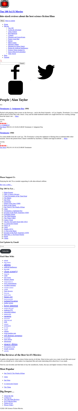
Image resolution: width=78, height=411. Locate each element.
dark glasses (7, 277)
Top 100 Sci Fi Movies (11, 11)
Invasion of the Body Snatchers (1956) (16, 212)
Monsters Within (13, 44)
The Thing (7, 387)
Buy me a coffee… (6, 185)
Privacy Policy (8, 405)
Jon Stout (3, 127)
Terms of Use (8, 403)
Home (6, 24)
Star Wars (7, 200)
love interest (11, 305)
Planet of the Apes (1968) (12, 203)
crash (5, 276)
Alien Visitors (12, 32)
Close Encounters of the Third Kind (15, 196)
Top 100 (11, 28)
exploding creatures (8, 287)
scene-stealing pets (10, 333)
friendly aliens (7, 294)
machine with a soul (8, 308)
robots (6, 331)
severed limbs (7, 337)
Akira (6, 227)
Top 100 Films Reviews (11, 399)
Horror (10, 41)
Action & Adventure (14, 30)
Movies (6, 26)
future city (8, 297)
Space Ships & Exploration (16, 52)
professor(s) (7, 326)
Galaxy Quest (8, 220)
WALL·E (7, 225)
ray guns (6, 327)
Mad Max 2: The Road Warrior (14, 234)
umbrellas (6, 350)
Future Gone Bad (13, 39)
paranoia (7, 316)
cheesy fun (6, 273)
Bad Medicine (12, 33)
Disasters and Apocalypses (16, 37)
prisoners (6, 324)
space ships (10, 344)
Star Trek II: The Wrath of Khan (14, 207)
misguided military (10, 312)
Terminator (4, 133)
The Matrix (7, 198)
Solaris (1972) (8, 229)
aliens (7, 264)
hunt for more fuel (8, 299)
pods (5, 322)
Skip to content (10, 21)
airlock (6, 260)
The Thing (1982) (10, 218)
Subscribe (5, 251)
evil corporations (10, 283)
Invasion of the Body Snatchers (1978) (16, 233)
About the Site (8, 396)
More (17, 116)
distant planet (9, 279)
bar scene (6, 269)
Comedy (11, 35)
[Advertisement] (15, 161)
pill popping (7, 318)
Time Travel (12, 53)
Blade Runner (8, 192)
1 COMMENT (5, 125)
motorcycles (7, 314)
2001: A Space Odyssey (11, 194)
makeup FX (8, 310)
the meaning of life (9, 347)
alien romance (7, 262)
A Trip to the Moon (10, 231)
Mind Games (12, 43)
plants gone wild (8, 320)
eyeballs (6, 289)
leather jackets (8, 303)
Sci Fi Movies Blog (10, 401)
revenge (6, 329)
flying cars (6, 293)
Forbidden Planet (9, 214)
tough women (9, 349)
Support (6, 57)
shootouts (7, 341)
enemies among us (8, 281)
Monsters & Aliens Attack (16, 46)
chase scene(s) (11, 271)
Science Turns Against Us (16, 50)
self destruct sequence (13, 335)
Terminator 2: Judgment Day (12, 109)
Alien (6, 209)
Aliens (6, 238)
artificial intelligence (10, 267)
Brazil (6, 236)
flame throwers (8, 291)
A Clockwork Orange (11, 223)
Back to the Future (10, 205)
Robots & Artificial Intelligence (18, 48)
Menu (2, 21)
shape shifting (8, 339)
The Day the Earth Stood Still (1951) (16, 222)
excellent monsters (10, 285)
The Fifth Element (10, 216)
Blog (5, 55)
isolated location (11, 301)
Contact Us (7, 397)
